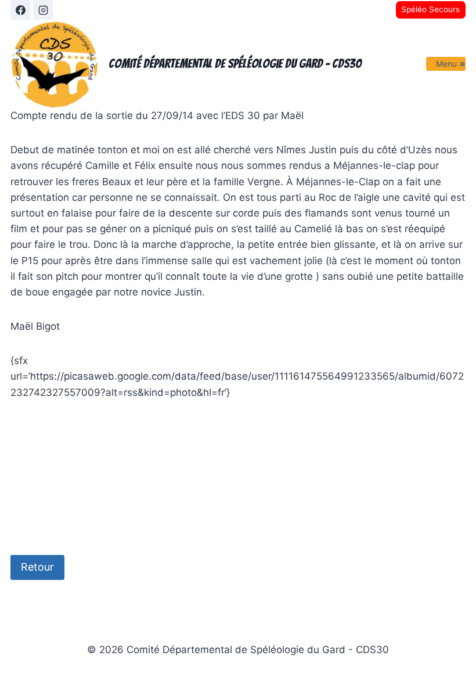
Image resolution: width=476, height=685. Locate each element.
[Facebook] (20, 10)
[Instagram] (43, 10)
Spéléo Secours (430, 9)
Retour (37, 567)
